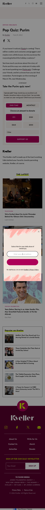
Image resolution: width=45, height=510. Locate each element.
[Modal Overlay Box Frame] (22, 255)
